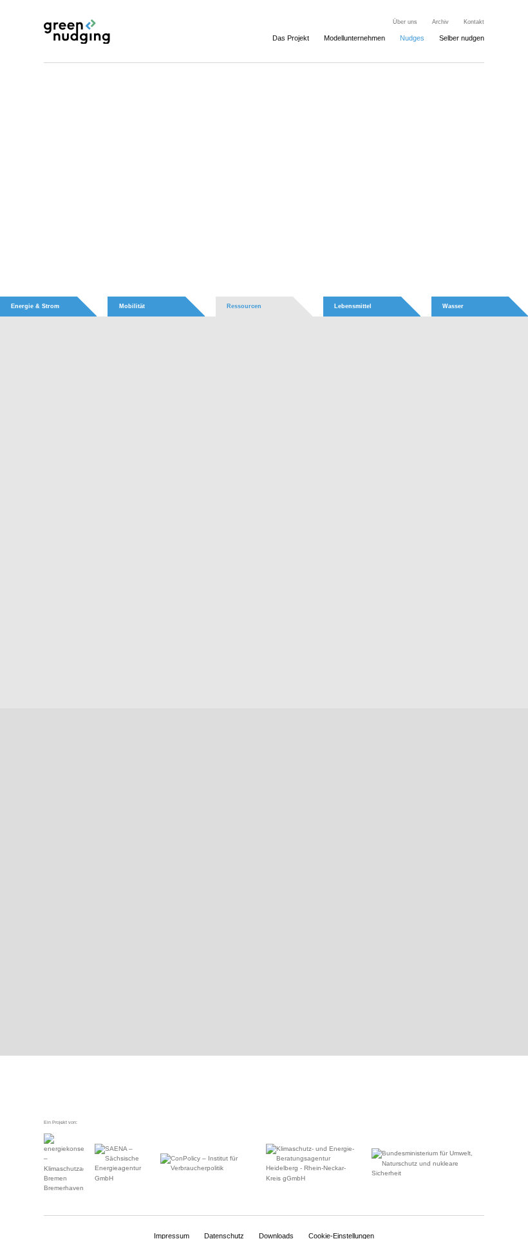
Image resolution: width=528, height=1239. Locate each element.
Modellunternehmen (354, 38)
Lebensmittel (353, 306)
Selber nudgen (461, 38)
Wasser (453, 306)
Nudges (412, 38)
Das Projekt (290, 38)
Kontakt (474, 22)
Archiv (440, 22)
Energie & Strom (35, 306)
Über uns (405, 22)
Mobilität (132, 306)
